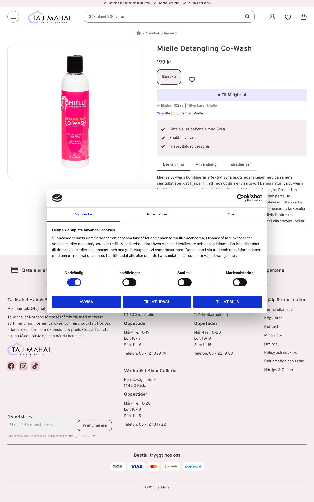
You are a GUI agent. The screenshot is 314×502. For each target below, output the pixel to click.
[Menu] (13, 17)
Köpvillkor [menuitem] (273, 318)
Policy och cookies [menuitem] (280, 352)
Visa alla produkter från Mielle (180, 113)
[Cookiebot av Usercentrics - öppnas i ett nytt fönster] (240, 198)
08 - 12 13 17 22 (152, 424)
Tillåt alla (227, 302)
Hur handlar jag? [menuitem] (278, 309)
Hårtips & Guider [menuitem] (278, 370)
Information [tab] (157, 214)
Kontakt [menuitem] (271, 326)
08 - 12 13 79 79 (152, 353)
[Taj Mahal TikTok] (35, 366)
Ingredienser (239, 164)
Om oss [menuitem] (271, 344)
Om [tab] (231, 214)
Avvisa (86, 302)
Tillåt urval (157, 302)
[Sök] (247, 16)
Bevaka (169, 76)
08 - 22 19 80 (221, 353)
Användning (206, 164)
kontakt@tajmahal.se (36, 308)
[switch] (129, 282)
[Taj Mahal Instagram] (23, 366)
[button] (288, 17)
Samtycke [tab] (83, 214)
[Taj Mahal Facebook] (11, 366)
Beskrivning (173, 164)
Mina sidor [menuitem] (273, 335)
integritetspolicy (82, 436)
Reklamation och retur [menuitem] (284, 361)
